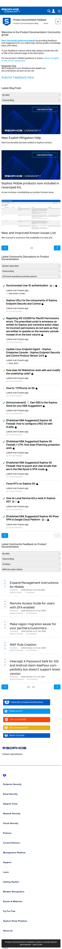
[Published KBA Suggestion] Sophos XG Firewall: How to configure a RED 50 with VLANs (29, 424)
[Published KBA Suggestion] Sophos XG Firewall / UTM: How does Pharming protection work (33, 445)
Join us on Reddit (18, 719)
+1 (16, 502)
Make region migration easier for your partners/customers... (33, 626)
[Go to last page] (31, 248)
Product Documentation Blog (25, 23)
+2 (53, 286)
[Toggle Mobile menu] (58, 11)
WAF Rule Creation (23, 645)
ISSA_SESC (14, 363)
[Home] (15, 10)
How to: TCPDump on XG (20, 388)
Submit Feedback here (18, 77)
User (53, 11)
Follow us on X (15, 711)
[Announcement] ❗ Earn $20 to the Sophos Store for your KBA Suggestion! (31, 404)
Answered (4, 285)
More (46, 23)
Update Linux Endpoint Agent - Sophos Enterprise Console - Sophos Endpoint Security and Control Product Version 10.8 (33, 352)
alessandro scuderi (17, 293)
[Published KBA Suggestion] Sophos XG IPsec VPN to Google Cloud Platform (32, 518)
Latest (17, 290)
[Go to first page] (28, 687)
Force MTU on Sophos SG (20, 483)
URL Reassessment (18, 727)
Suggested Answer (4, 370)
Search (48, 11)
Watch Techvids (16, 735)
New (57, 21)
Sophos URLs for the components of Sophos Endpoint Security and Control (31, 302)
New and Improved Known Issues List (29, 233)
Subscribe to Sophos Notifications (27, 702)
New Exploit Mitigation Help (21, 138)
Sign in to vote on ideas (5, 580)
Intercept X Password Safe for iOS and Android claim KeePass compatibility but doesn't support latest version (35, 667)
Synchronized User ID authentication (27, 285)
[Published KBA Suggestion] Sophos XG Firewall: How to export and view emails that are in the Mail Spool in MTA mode (31, 466)
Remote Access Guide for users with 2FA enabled (32, 605)
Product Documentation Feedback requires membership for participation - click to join (31, 943)
